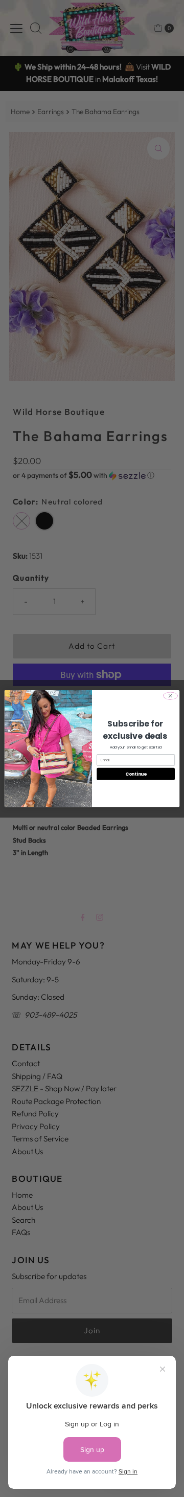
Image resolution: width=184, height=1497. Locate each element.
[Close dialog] (170, 695)
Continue (136, 773)
